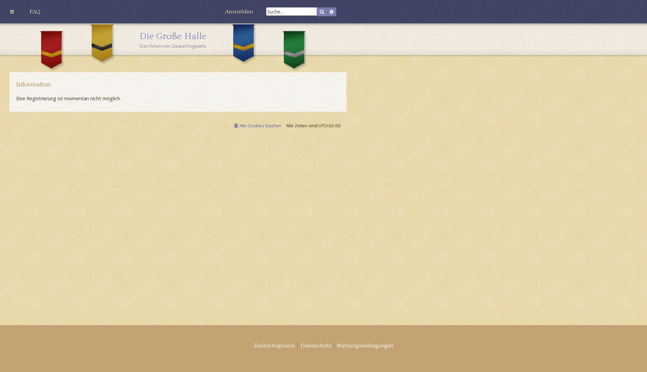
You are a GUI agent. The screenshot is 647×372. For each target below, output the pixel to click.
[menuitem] (35, 11)
